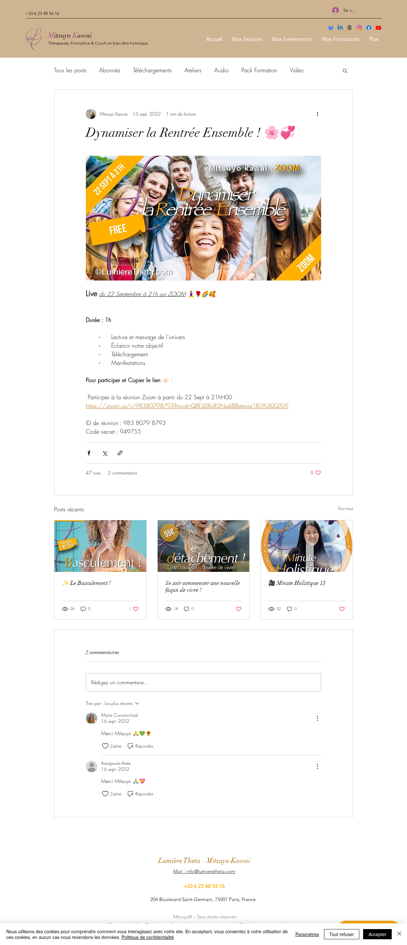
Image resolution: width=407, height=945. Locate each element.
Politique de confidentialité (147, 937)
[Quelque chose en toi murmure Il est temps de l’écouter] (100, 546)
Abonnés (109, 70)
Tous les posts (70, 70)
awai (84, 35)
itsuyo (63, 35)
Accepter (377, 934)
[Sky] (331, 28)
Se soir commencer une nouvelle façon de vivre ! (202, 586)
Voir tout (345, 508)
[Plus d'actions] (317, 114)
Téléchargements (152, 70)
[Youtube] (378, 28)
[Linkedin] (340, 28)
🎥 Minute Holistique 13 (297, 582)
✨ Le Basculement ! (86, 582)
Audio (221, 70)
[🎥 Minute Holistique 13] (307, 546)
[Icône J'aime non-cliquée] (105, 746)
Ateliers (193, 70)
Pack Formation (259, 70)
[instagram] (359, 28)
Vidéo (297, 70)
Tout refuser (341, 934)
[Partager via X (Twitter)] (104, 453)
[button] (345, 70)
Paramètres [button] (307, 934)
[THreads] (350, 28)
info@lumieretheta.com (210, 871)
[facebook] (369, 28)
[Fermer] (399, 934)
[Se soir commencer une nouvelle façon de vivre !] (204, 546)
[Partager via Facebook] (89, 453)
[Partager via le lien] (120, 453)
